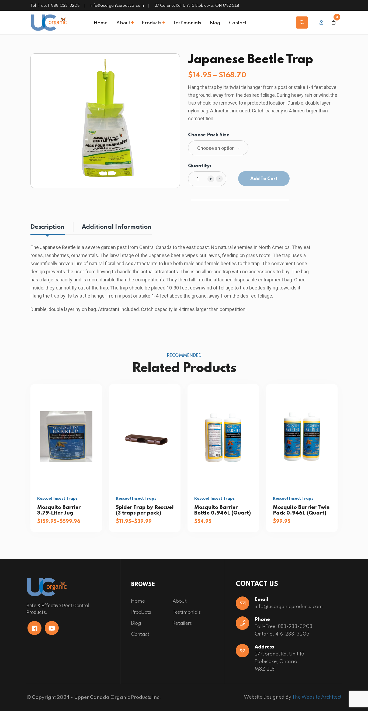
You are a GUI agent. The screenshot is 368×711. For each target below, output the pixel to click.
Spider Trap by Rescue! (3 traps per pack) (145, 510)
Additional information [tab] (117, 227)
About (123, 23)
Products (151, 23)
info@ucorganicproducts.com (117, 6)
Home (100, 23)
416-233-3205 (292, 634)
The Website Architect (317, 697)
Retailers (182, 623)
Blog (215, 23)
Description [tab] (47, 227)
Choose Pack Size (209, 135)
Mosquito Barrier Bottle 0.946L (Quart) (222, 510)
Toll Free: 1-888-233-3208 (55, 6)
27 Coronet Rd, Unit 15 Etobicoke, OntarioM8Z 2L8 (279, 662)
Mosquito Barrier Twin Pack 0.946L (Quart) (301, 510)
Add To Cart (263, 179)
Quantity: (199, 166)
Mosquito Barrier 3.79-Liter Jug (59, 510)
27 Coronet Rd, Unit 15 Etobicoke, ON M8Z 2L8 (197, 6)
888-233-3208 (295, 626)
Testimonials (187, 23)
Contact (238, 23)
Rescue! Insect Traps (57, 499)
